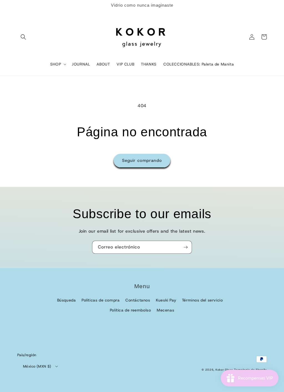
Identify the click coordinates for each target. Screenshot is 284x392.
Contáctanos (137, 300)
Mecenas (165, 310)
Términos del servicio (202, 300)
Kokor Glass (224, 369)
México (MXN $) (37, 366)
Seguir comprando (142, 160)
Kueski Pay (166, 300)
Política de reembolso (130, 310)
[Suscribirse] (185, 247)
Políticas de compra (101, 300)
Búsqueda (66, 300)
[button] (23, 37)
